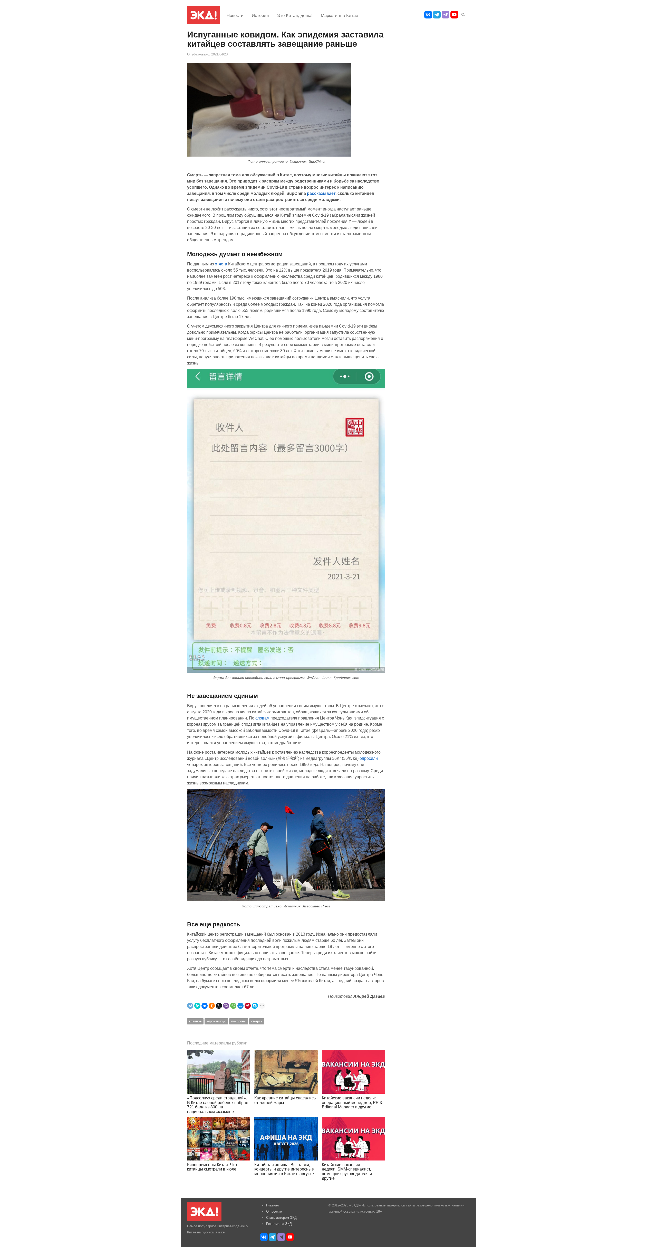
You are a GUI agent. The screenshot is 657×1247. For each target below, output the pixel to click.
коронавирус (216, 1021)
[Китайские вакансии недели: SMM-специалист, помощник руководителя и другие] (353, 1138)
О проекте (274, 1211)
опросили (369, 758)
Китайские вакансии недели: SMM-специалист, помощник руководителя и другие (347, 1172)
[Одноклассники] (212, 1006)
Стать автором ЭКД (281, 1218)
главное (195, 1021)
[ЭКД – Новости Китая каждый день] (203, 15)
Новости (235, 15)
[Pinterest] (248, 1006)
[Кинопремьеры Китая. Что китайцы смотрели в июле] (218, 1138)
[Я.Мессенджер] (197, 1006)
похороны (238, 1021)
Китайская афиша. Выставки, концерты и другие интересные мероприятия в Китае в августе (284, 1169)
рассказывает (321, 193)
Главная (272, 1205)
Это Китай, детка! (295, 15)
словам (262, 718)
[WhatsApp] (233, 1006)
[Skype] (255, 1006)
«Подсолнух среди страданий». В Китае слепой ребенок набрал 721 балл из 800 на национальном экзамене (217, 1105)
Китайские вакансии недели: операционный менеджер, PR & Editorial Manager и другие (352, 1102)
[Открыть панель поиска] (462, 13)
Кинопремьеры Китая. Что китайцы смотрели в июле (212, 1167)
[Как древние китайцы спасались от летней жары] (285, 1072)
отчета (221, 264)
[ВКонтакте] (204, 1006)
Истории (260, 15)
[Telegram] (190, 1006)
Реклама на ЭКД (279, 1224)
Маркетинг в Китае (339, 15)
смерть (256, 1021)
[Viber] (226, 1006)
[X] (219, 1006)
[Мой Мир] (240, 1006)
